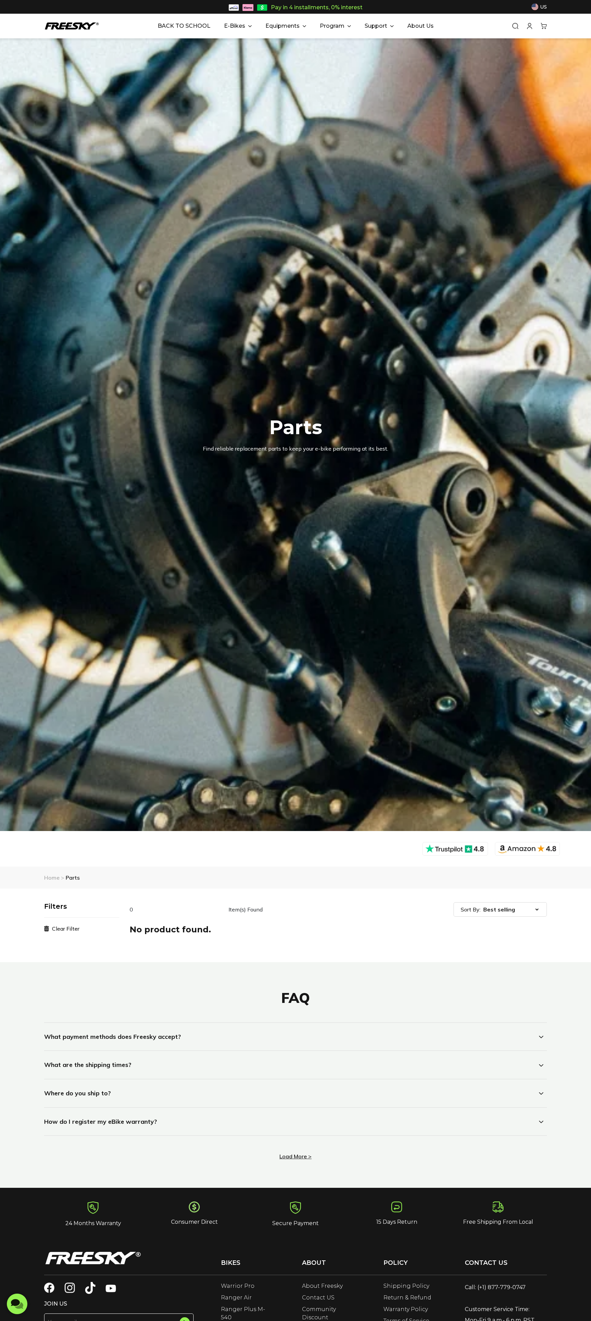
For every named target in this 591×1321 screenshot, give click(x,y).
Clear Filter (65, 928)
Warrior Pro (237, 1286)
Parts (73, 877)
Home (52, 877)
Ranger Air (236, 1297)
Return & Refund (407, 1297)
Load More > (295, 1156)
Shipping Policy (406, 1286)
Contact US (318, 1297)
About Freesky (322, 1286)
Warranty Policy (405, 1309)
